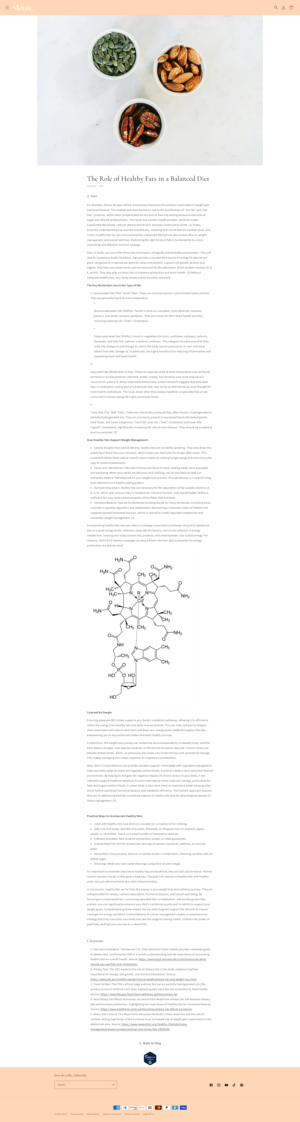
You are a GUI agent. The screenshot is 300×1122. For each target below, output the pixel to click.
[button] (7, 7)
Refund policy (93, 1114)
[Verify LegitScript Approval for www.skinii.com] (150, 1064)
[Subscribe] (113, 1085)
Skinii (64, 1114)
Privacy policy (77, 1114)
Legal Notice (148, 1114)
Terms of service (132, 1114)
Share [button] (94, 196)
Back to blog (152, 1043)
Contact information (112, 1114)
